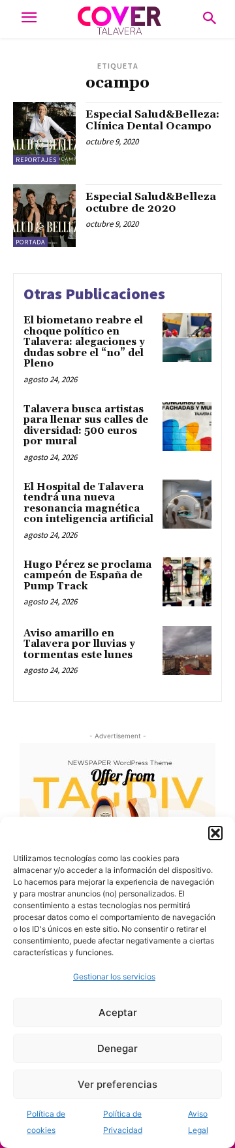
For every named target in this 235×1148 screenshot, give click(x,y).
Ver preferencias (117, 1084)
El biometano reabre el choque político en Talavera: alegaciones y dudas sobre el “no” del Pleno (84, 342)
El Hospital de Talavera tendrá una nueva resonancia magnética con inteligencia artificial (88, 503)
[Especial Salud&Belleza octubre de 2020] (44, 215)
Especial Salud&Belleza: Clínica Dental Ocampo (152, 120)
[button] (215, 833)
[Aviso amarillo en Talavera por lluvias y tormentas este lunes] (187, 650)
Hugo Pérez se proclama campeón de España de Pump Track (87, 576)
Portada (30, 242)
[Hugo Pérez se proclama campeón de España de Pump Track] (187, 581)
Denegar (117, 1048)
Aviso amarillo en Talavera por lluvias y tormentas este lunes (79, 644)
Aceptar (118, 1012)
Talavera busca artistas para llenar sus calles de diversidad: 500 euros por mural (86, 425)
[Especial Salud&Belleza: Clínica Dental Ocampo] (44, 133)
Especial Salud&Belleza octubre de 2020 (151, 202)
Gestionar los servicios (114, 976)
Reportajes (36, 160)
